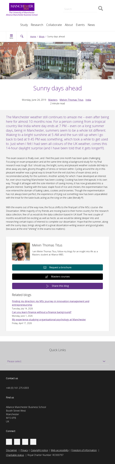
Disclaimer (11, 450)
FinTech (82, 16)
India (88, 99)
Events (80, 25)
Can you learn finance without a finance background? (41, 312)
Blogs (41, 36)
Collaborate (54, 25)
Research (37, 25)
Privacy (24, 450)
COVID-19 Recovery (53, 16)
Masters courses (60, 276)
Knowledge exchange (54, 9)
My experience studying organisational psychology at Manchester (49, 319)
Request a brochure (60, 267)
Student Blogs (16, 19)
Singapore (14, 19)
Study (24, 25)
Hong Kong (15, 23)
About (69, 25)
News (91, 25)
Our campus (15, 23)
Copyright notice (39, 450)
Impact (47, 6)
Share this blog (60, 285)
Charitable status (15, 455)
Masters (47, 13)
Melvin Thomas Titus (71, 99)
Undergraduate (86, 13)
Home (33, 36)
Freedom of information (84, 450)
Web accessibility (60, 450)
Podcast (47, 2)
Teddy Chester (51, 6)
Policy (12, 19)
